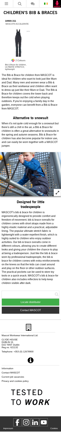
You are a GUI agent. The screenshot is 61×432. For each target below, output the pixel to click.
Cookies (54, 428)
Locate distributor (31, 302)
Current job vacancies (13, 377)
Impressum (8, 428)
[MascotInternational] (44, 422)
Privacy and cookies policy (15, 381)
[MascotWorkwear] (17, 422)
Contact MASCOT (30, 310)
